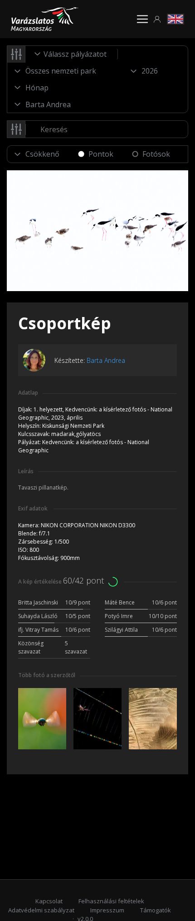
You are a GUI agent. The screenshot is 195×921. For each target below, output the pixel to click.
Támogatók (155, 910)
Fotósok (156, 154)
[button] (157, 19)
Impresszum (107, 910)
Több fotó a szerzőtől (46, 675)
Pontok (100, 154)
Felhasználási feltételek (111, 901)
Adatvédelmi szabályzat (41, 910)
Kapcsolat (49, 901)
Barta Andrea (106, 360)
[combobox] (71, 54)
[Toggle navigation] (142, 19)
